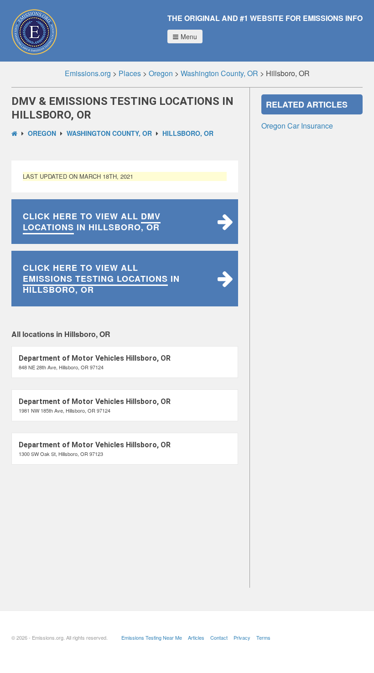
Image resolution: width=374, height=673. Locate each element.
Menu (189, 36)
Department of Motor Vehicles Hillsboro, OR (95, 358)
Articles (196, 637)
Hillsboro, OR (187, 133)
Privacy (242, 637)
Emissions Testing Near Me (151, 637)
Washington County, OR (109, 133)
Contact (219, 637)
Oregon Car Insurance (297, 125)
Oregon (42, 133)
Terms (263, 637)
